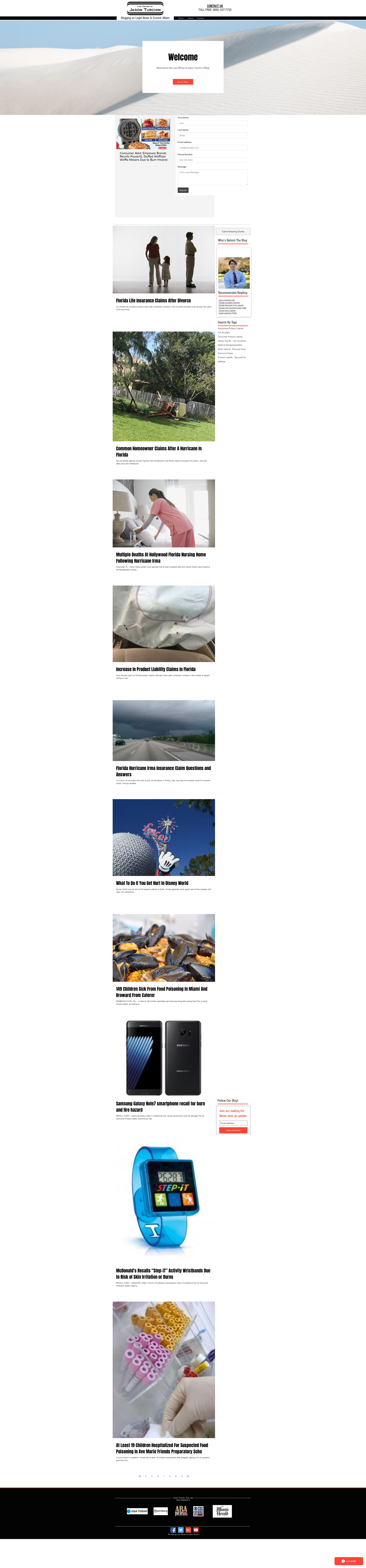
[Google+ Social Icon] (188, 1530)
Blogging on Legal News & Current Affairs (145, 18)
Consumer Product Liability (230, 337)
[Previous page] (145, 1476)
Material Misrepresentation (230, 345)
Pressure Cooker (225, 353)
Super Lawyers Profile (228, 313)
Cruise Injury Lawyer (227, 310)
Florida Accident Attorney (229, 302)
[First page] (139, 1476)
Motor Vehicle (224, 349)
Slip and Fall (240, 357)
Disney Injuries (224, 341)
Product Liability (225, 357)
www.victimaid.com (227, 300)
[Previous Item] (121, 134)
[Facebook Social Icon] (173, 1530)
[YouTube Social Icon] (196, 1530)
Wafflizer (222, 361)
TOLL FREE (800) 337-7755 (214, 10)
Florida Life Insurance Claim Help (232, 308)
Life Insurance (239, 341)
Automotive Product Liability (230, 328)
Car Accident (224, 332)
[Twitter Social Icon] (181, 1530)
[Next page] (181, 1476)
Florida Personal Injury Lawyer (231, 305)
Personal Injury (239, 349)
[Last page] (187, 1476)
